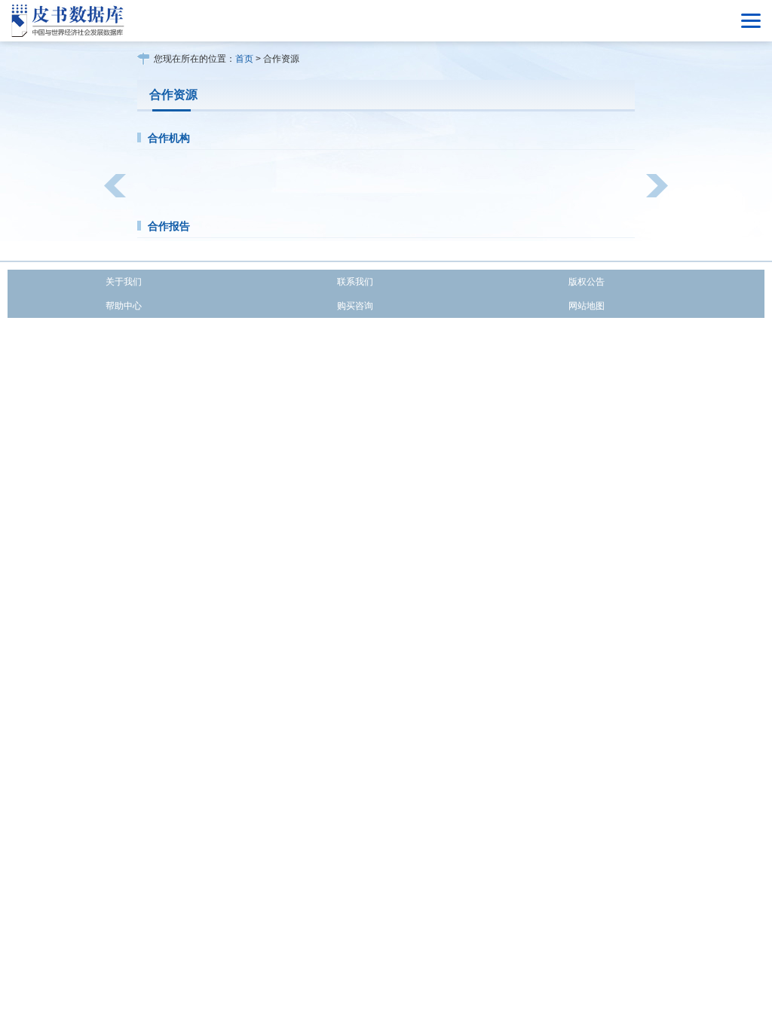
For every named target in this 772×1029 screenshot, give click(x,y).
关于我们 (124, 281)
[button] (115, 185)
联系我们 (355, 281)
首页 (244, 58)
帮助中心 (124, 306)
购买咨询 (355, 306)
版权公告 (586, 281)
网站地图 (586, 306)
